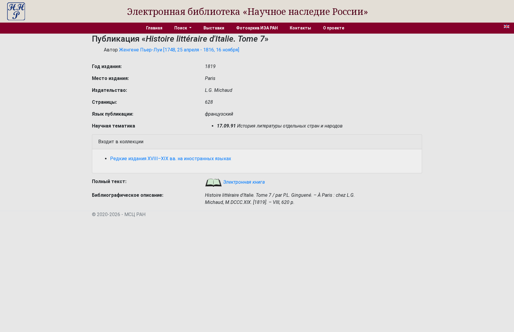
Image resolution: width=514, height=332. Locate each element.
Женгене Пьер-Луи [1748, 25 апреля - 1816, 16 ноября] (179, 50)
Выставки (213, 28)
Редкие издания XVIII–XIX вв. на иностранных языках (170, 158)
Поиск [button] (181, 28)
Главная (154, 28)
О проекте (333, 28)
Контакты (300, 28)
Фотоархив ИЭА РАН (257, 28)
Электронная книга (243, 182)
